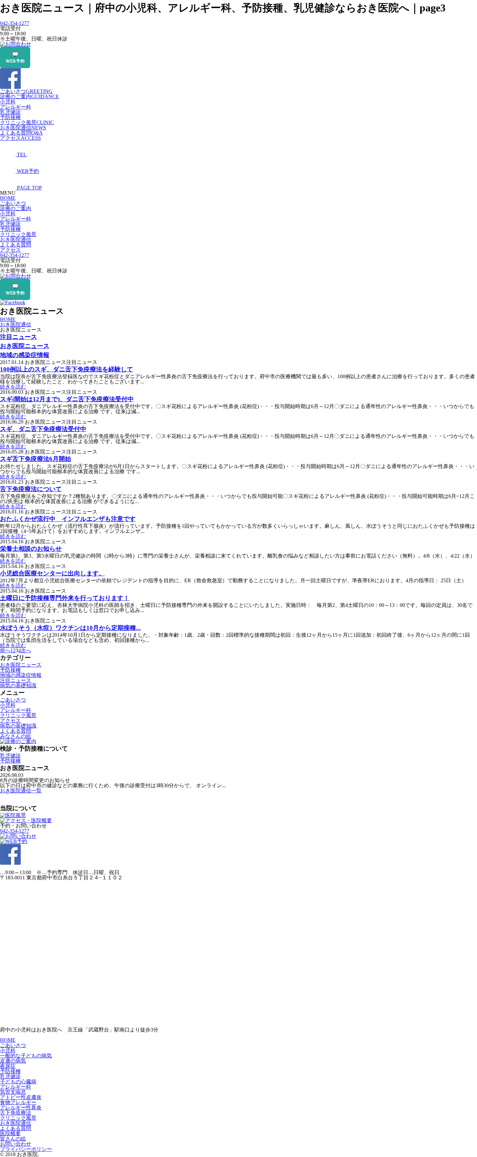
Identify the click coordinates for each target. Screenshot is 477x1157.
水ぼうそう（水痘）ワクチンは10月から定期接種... (70, 627)
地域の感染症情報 (24, 355)
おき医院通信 (23, 127)
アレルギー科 (15, 107)
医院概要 (10, 1133)
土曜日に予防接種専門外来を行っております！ (64, 598)
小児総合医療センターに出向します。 (52, 573)
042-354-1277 (14, 23)
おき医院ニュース (24, 346)
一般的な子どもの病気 (26, 1055)
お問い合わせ (15, 1144)
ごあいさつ (26, 91)
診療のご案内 (29, 96)
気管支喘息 (13, 1092)
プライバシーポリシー (26, 1149)
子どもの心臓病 (18, 1081)
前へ (5, 650)
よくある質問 (21, 133)
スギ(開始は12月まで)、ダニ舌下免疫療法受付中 (67, 399)
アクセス (20, 138)
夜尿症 (8, 1066)
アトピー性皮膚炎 (21, 1097)
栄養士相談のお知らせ (31, 548)
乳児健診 (10, 112)
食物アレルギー (18, 1102)
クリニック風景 (27, 122)
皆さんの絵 (13, 1138)
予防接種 (10, 117)
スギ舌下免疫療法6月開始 (35, 458)
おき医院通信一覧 (21, 790)
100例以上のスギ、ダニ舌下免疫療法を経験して (66, 369)
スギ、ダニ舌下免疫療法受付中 (43, 429)
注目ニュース (18, 336)
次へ (26, 650)
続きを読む (13, 387)
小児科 (8, 101)
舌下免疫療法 (15, 1112)
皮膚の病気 (13, 1061)
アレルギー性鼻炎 (21, 1107)
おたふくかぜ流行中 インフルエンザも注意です (68, 518)
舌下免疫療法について (31, 489)
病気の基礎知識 (18, 685)
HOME (8, 198)
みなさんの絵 (15, 736)
